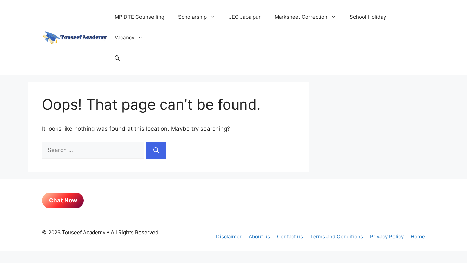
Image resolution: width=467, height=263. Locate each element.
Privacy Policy (387, 236)
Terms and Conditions (336, 236)
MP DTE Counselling (139, 17)
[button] (117, 58)
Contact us (290, 236)
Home (418, 236)
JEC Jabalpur (245, 17)
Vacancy (124, 37)
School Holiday (368, 17)
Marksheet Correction (301, 17)
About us (259, 236)
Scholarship (192, 17)
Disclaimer (229, 236)
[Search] (156, 150)
